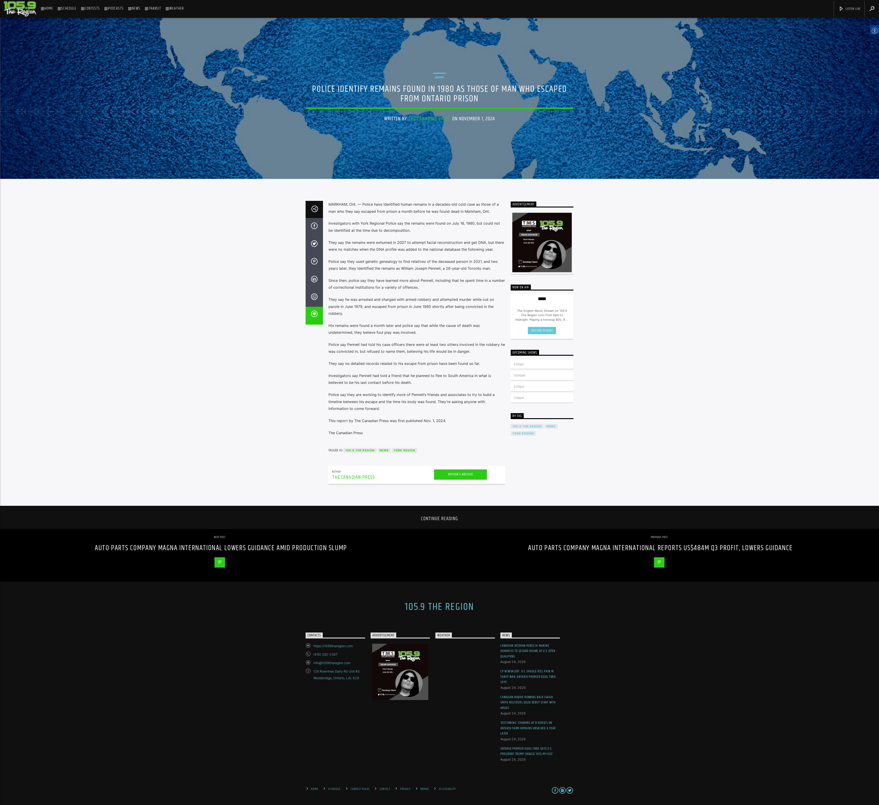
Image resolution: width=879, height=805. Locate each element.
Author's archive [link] (460, 474)
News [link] (136, 8)
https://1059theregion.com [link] (333, 646)
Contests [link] (92, 8)
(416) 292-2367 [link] (325, 654)
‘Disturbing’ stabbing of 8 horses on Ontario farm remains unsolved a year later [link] (528, 728)
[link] (20, 9)
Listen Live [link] (853, 9)
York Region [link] (404, 450)
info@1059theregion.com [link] (331, 663)
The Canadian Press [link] (429, 119)
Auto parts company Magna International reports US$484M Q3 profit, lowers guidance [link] (660, 548)
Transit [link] (155, 8)
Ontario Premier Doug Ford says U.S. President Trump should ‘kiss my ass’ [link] (526, 751)
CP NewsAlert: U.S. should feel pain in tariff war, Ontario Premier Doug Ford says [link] (528, 677)
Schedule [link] (68, 8)
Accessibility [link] (447, 789)
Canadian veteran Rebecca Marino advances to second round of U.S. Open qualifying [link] (527, 651)
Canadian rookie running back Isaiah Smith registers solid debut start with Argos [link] (528, 703)
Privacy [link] (405, 789)
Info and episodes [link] (542, 330)
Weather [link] (176, 8)
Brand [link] (424, 789)
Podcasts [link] (116, 8)
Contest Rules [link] (359, 789)
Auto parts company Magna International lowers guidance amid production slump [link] (221, 548)
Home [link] (49, 8)
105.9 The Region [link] (360, 450)
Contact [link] (385, 789)
